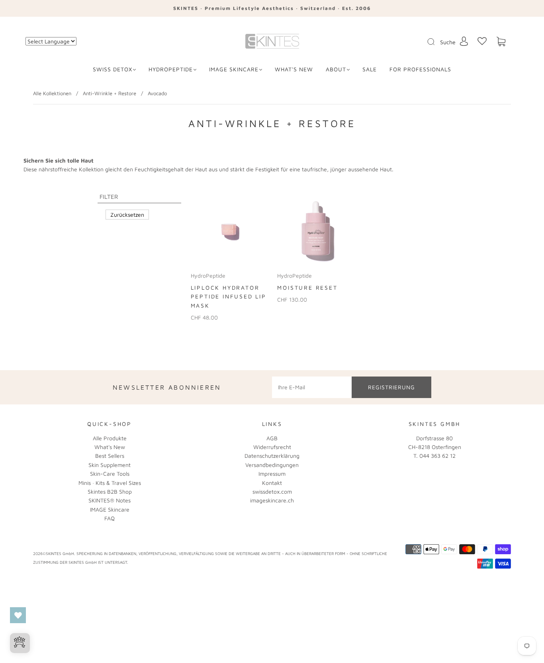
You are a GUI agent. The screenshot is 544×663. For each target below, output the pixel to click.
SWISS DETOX (112, 69)
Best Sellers (109, 455)
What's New (109, 446)
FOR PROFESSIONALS (420, 69)
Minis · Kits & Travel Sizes (109, 482)
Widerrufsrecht (272, 446)
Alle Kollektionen (52, 93)
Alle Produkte (110, 438)
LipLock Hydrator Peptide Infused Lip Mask (228, 296)
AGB (272, 438)
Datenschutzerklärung (272, 455)
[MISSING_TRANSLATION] (428, 42)
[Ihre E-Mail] (312, 387)
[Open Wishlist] (18, 615)
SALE (369, 69)
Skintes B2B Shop (110, 491)
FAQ (109, 518)
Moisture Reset (307, 287)
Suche (448, 42)
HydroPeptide (171, 69)
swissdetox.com (272, 491)
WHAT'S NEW (294, 69)
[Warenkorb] (501, 42)
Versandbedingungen (272, 464)
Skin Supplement (109, 464)
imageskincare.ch (272, 500)
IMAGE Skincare (233, 69)
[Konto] (464, 41)
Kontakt (272, 482)
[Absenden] (436, 42)
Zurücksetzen (127, 214)
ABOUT (336, 69)
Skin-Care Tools (109, 473)
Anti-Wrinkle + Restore (109, 93)
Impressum (272, 473)
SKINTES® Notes (109, 500)
